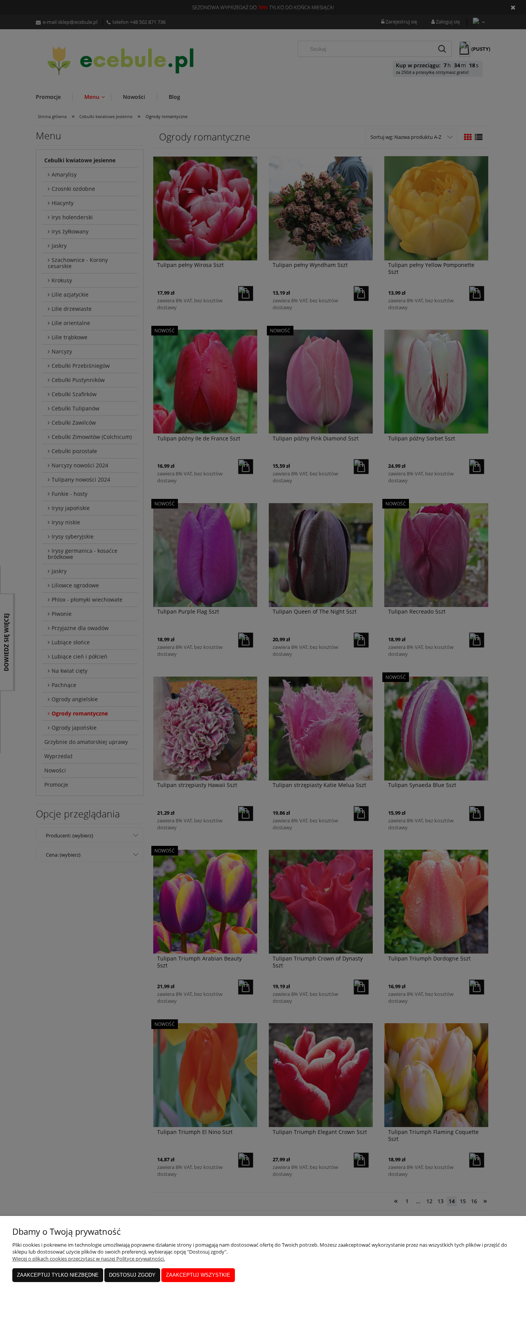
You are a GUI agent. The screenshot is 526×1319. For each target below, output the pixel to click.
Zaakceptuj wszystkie (198, 1275)
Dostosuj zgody (132, 1275)
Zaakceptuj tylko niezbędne (58, 1275)
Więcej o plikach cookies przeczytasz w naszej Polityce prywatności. (88, 1258)
